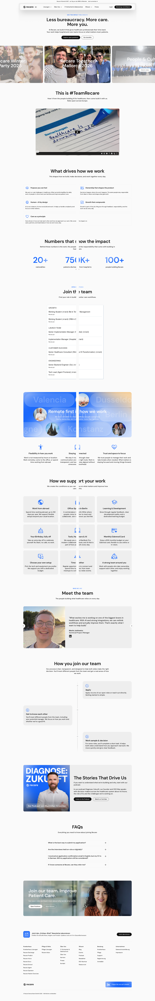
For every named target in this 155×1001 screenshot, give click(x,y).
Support (99, 955)
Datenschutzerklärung (123, 949)
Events (81, 952)
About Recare (50, 906)
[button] (35, 7)
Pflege (99, 952)
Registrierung (101, 958)
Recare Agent (27, 968)
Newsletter (82, 958)
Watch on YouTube (101, 799)
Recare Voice (27, 958)
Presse (62, 960)
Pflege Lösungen (47, 949)
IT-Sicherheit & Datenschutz (74, 7)
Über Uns (63, 954)
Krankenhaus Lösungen (30, 949)
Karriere (62, 957)
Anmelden (100, 961)
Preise (97, 7)
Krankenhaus (101, 949)
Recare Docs (27, 961)
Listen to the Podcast (82, 799)
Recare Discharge (28, 952)
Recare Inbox (46, 952)
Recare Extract (28, 964)
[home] (28, 7)
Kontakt (62, 963)
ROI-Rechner (83, 961)
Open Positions (35, 906)
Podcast (81, 955)
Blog (80, 949)
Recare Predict (28, 955)
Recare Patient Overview (31, 974)
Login (111, 7)
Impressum (119, 952)
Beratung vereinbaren (123, 7)
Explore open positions (71, 37)
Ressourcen (82, 964)
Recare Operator (28, 970)
